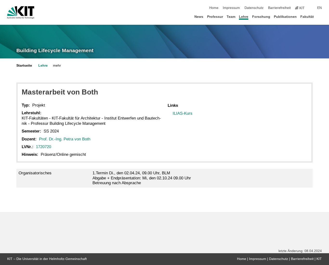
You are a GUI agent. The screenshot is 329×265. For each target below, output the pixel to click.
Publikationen (285, 17)
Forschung (261, 17)
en (319, 8)
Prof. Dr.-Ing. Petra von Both (64, 139)
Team (231, 17)
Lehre (243, 17)
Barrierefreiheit (279, 8)
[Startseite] (320, 16)
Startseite (24, 65)
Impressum (231, 8)
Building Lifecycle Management (54, 50)
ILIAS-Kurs (182, 113)
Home (213, 8)
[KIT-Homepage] (20, 12)
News (198, 17)
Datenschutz (253, 8)
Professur (215, 17)
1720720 (43, 147)
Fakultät (307, 17)
